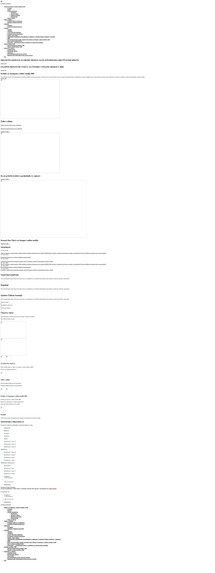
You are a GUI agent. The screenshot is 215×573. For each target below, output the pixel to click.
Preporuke (10, 52)
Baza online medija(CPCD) (14, 41)
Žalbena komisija (15, 15)
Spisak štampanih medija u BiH (15, 45)
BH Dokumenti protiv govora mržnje (17, 54)
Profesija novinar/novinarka (15, 34)
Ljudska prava (11, 49)
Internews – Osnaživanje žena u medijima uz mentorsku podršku (25, 42)
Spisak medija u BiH (9, 44)
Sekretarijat (14, 16)
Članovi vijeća (11, 18)
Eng (5, 56)
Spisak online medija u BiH (14, 46)
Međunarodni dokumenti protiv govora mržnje (20, 55)
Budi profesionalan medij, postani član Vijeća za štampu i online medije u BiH (28, 39)
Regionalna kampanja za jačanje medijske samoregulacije (16, 257)
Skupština (13, 12)
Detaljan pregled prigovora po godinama (11, 128)
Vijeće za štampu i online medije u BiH (14, 6)
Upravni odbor (15, 14)
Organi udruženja (12, 11)
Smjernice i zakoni (9, 48)
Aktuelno (6, 24)
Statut (9, 9)
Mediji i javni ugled (12, 35)
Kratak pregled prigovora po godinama (11, 125)
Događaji (9, 25)
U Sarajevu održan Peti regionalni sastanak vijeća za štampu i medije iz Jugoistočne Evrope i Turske (27, 261)
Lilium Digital (52, 488)
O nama (9, 8)
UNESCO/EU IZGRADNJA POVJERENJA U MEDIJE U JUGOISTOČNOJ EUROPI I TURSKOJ (31, 36)
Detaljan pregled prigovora (14, 22)
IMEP (8, 38)
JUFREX (9, 29)
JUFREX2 (9, 31)
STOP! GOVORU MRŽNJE (14, 32)
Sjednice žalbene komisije (14, 26)
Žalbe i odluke (8, 19)
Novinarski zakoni (12, 51)
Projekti (6, 28)
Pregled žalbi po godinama (14, 21)
